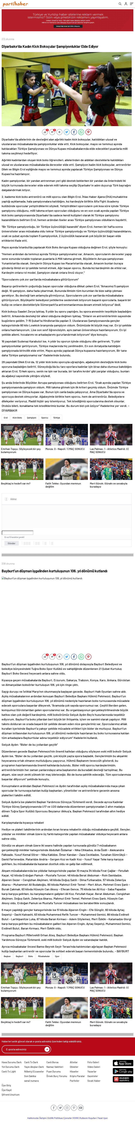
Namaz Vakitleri (54, 1066)
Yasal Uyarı (103, 1118)
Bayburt (19, 956)
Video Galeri (93, 1066)
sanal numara (31, 1080)
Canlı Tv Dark (31, 1062)
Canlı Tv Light (9, 1071)
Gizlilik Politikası (55, 1118)
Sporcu (44, 417)
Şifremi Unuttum (10, 1094)
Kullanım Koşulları (88, 1118)
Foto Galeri (93, 1062)
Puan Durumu (53, 1071)
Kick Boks (17, 417)
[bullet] (39, 543)
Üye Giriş (6, 1085)
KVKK (76, 1118)
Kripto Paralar (77, 1076)
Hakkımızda (32, 1118)
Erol (6, 417)
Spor (57, 956)
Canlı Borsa (52, 1062)
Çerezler (68, 1118)
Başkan (7, 956)
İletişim (43, 1118)
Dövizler (74, 1066)
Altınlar (74, 1062)
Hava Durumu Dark (12, 1062)
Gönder (11, 543)
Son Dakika (30, 1076)
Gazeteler (92, 1076)
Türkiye (56, 417)
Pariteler (74, 1080)
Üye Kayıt (7, 1089)
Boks (30, 956)
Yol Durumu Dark (10, 1066)
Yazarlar (91, 1071)
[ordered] (36, 543)
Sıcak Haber (93, 1080)
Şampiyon (31, 417)
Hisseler (74, 1071)
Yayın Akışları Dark (34, 1066)
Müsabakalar (44, 956)
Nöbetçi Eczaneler (34, 1071)
